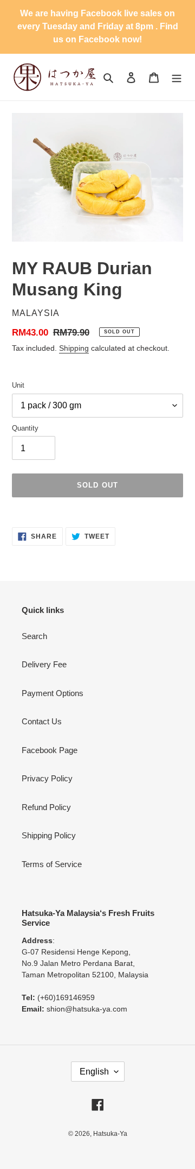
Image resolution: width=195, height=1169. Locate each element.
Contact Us (42, 721)
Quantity (25, 428)
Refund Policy (46, 807)
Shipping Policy (49, 835)
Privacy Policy (47, 778)
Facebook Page (49, 750)
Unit (18, 385)
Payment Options (52, 693)
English (94, 1071)
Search (34, 636)
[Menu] (176, 77)
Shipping (74, 348)
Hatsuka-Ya (110, 1134)
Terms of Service (52, 864)
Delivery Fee (44, 664)
